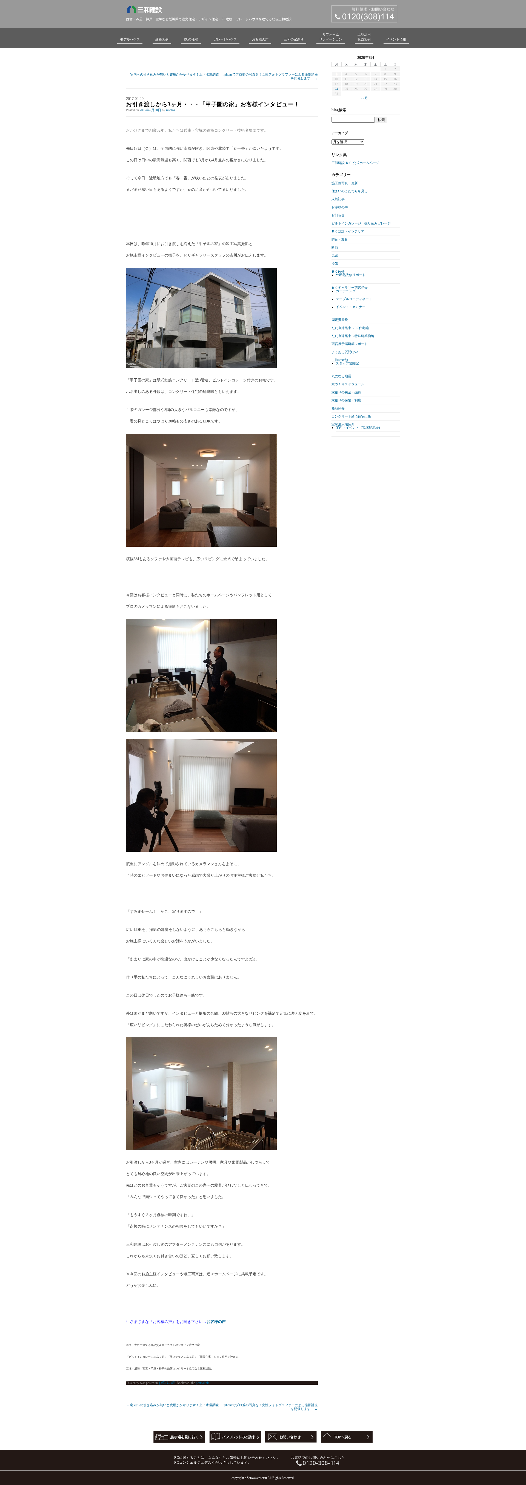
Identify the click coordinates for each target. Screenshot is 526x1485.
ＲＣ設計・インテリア (347, 231)
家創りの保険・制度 (346, 400)
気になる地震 (341, 376)
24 (336, 89)
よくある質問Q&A (345, 352)
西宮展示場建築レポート (349, 344)
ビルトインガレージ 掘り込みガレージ (361, 223)
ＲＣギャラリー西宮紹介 (349, 288)
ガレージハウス (225, 39)
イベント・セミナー (350, 307)
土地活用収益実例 (364, 37)
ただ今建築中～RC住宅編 (350, 328)
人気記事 (338, 199)
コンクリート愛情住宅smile (351, 416)
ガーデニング (346, 291)
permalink (202, 1383)
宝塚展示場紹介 (343, 424)
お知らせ (338, 215)
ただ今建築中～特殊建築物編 (352, 336)
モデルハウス (130, 39)
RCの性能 (191, 39)
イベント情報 (396, 39)
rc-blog (170, 110)
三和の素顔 (339, 360)
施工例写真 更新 (344, 183)
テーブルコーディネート (354, 299)
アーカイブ (339, 133)
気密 (334, 255)
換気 (334, 264)
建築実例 (161, 39)
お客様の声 (260, 39)
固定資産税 (339, 320)
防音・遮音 (339, 239)
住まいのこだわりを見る (349, 191)
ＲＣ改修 (338, 272)
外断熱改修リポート (350, 275)
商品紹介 (338, 408)
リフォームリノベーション (330, 37)
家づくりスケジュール (347, 384)
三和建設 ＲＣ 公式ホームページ (355, 163)
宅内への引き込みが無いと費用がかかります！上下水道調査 (172, 74)
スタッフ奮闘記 (347, 363)
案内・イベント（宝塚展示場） (359, 428)
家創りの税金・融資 (346, 392)
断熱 (334, 247)
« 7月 (364, 98)
